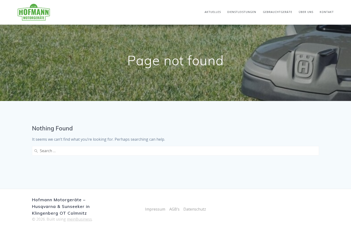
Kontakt (327, 12)
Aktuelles (213, 12)
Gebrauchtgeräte (277, 12)
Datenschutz (194, 209)
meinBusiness (79, 219)
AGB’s (174, 209)
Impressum (155, 209)
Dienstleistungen (241, 12)
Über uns (306, 12)
